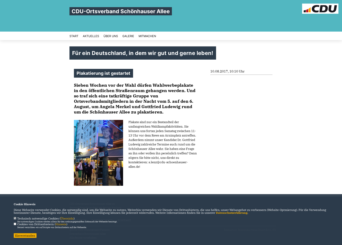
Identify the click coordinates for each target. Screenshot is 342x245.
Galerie (128, 36)
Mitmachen (147, 36)
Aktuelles (91, 36)
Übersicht (67, 218)
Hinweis (60, 224)
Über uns (110, 36)
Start (73, 36)
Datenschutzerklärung (231, 212)
